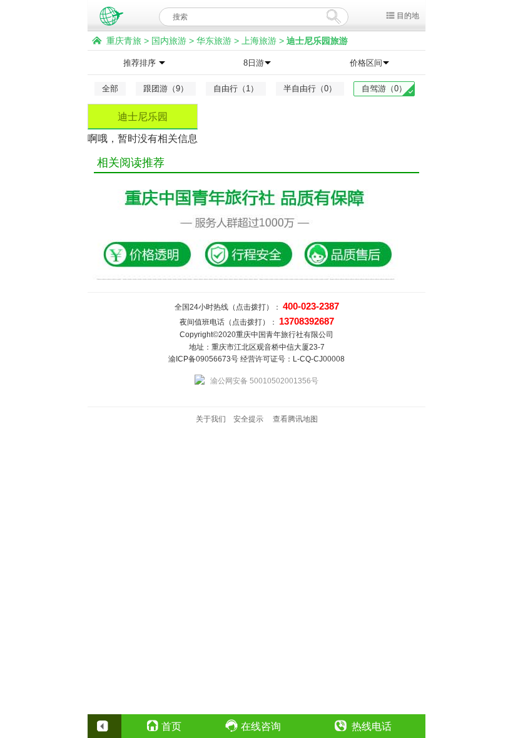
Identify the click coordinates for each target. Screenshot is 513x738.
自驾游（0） (384, 88)
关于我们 (211, 419)
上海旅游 (259, 41)
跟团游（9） (165, 88)
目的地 (408, 15)
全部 (110, 88)
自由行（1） (235, 88)
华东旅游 (213, 41)
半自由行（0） (310, 88)
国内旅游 (168, 41)
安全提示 (248, 419)
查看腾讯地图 (295, 419)
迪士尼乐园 (143, 116)
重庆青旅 (123, 41)
